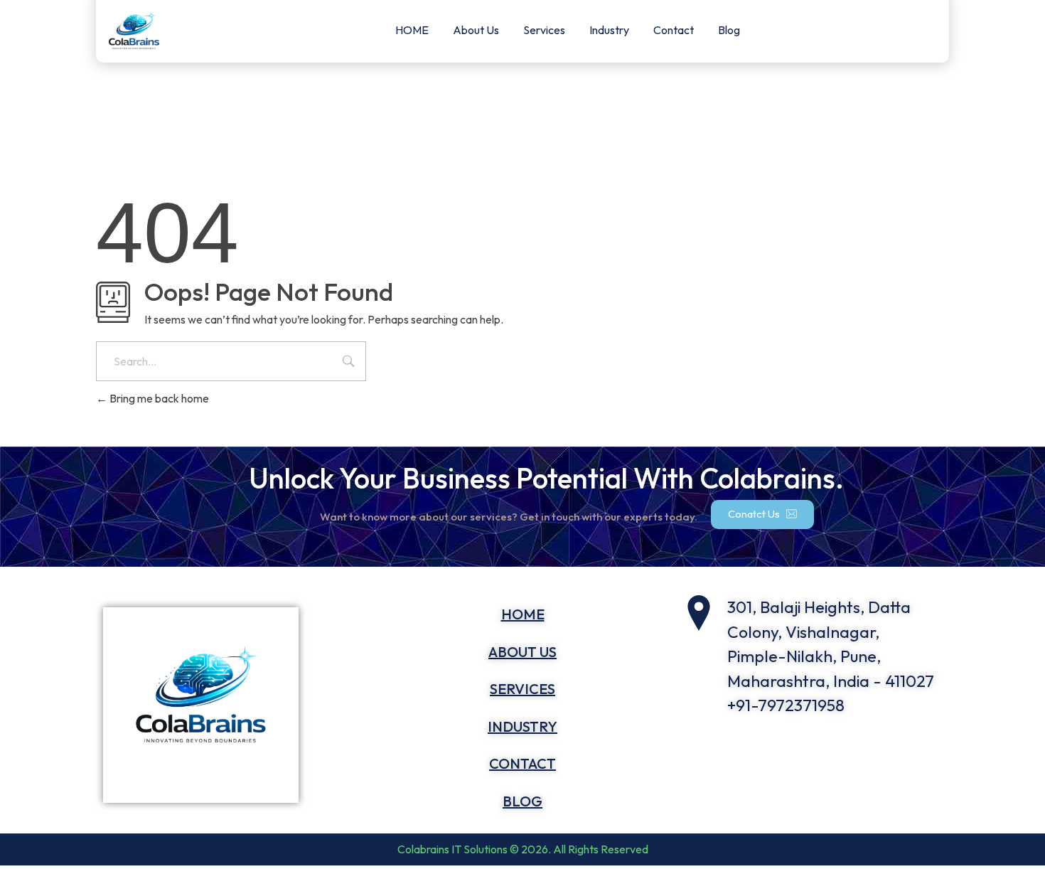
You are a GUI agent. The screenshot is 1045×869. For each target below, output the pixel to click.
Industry (609, 30)
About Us (476, 30)
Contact (673, 30)
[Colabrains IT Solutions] (233, 705)
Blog (729, 30)
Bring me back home (158, 398)
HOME (412, 30)
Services (544, 30)
